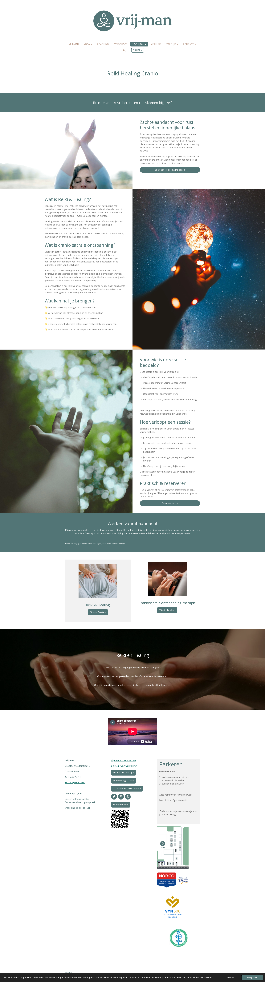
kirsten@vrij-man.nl (75, 782)
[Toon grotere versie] (120, 819)
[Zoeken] (124, 50)
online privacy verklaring (124, 765)
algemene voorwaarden (123, 760)
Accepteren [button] (252, 977)
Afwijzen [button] (230, 977)
